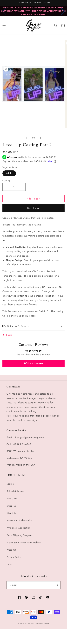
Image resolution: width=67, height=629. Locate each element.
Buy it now (33, 208)
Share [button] (9, 334)
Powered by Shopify (42, 623)
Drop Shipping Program (19, 535)
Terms (10, 564)
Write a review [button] (33, 363)
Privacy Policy (14, 557)
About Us (11, 513)
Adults (9, 173)
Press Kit (11, 549)
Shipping (11, 505)
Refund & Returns (16, 491)
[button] (4, 25)
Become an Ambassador (19, 520)
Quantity (6, 180)
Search (10, 483)
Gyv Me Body (29, 623)
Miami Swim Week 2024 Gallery (24, 542)
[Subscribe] (56, 585)
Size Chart (12, 498)
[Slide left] (26, 138)
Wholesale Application (18, 527)
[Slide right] (40, 138)
